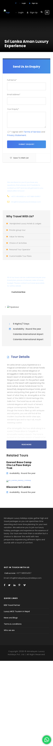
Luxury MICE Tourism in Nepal (17, 611)
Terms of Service (32, 131)
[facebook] (15, 3)
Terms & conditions (12, 624)
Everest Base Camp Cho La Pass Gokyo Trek (19, 465)
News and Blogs (11, 617)
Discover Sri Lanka (18, 487)
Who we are (9, 630)
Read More (26, 444)
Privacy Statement (16, 135)
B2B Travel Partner (12, 605)
